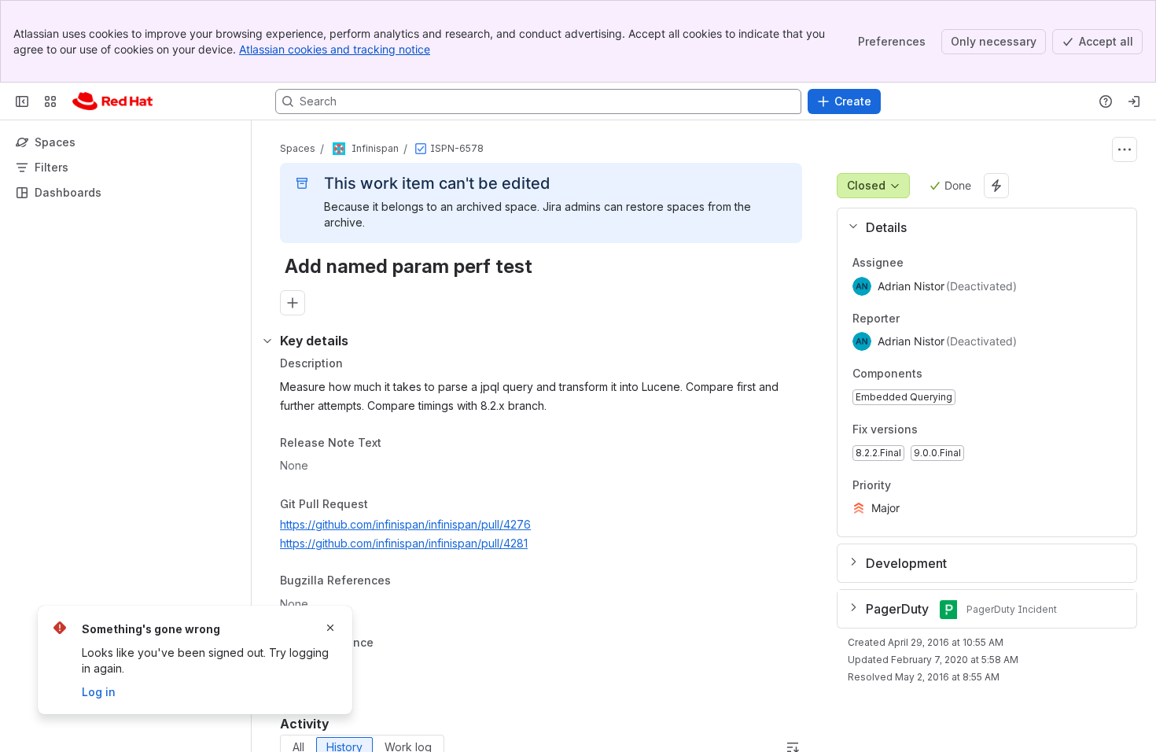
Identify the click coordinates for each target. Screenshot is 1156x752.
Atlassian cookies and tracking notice (334, 49)
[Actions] (1124, 149)
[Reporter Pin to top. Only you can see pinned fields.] (912, 318)
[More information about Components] (938, 375)
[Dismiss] (330, 627)
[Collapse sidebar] (22, 101)
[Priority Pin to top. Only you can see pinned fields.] (903, 485)
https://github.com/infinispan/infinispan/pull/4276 (405, 524)
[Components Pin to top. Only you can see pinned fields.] (957, 374)
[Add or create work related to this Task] (292, 302)
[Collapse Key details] (267, 340)
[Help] (1105, 101)
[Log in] (1134, 101)
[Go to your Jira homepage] (112, 101)
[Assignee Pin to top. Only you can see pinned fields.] (916, 262)
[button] (981, 227)
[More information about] (391, 443)
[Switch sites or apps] (50, 101)
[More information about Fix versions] (933, 430)
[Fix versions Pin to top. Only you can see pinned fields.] (952, 429)
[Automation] (996, 185)
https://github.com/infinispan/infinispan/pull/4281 (404, 543)
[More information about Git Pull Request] (383, 505)
